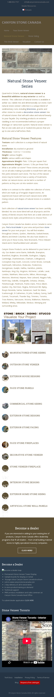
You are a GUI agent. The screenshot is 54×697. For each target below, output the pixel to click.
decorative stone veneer (35, 112)
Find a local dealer (13, 227)
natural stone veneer (26, 208)
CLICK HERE (29, 600)
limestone (31, 109)
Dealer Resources (29, 6)
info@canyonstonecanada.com (36, 2)
